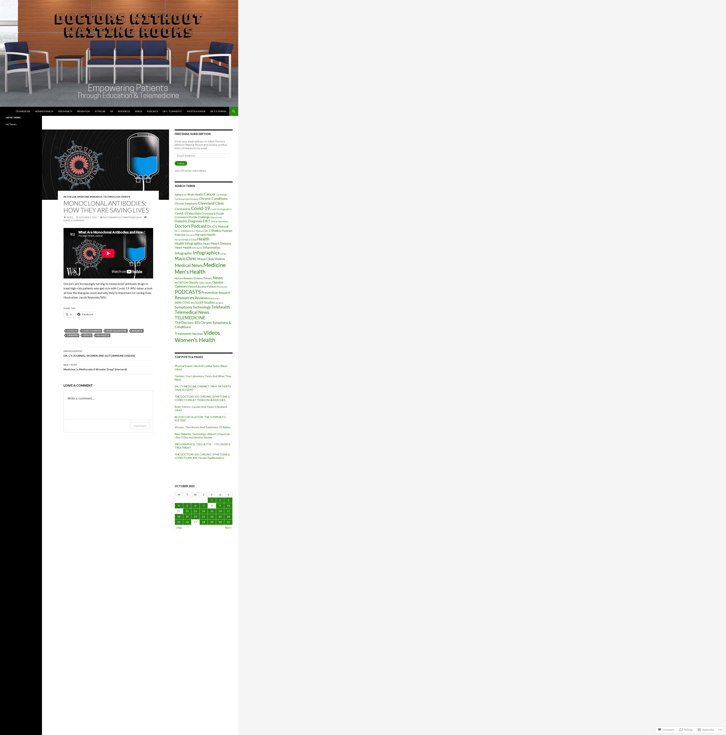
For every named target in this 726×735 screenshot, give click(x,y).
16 (220, 511)
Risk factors (214, 298)
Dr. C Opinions (183, 230)
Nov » (228, 527)
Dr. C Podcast (197, 231)
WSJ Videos (102, 335)
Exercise (180, 234)
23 (220, 516)
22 (211, 516)
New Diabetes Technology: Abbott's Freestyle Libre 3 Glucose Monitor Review (202, 435)
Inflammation (211, 247)
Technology (111, 196)
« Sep (179, 527)
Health (203, 238)
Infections (197, 248)
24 (228, 516)
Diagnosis (195, 221)
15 (211, 511)
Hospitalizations (116, 331)
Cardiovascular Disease (187, 199)
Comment (140, 425)
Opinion (217, 282)
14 (203, 511)
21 (203, 516)
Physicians (222, 286)
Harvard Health (205, 234)
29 (211, 522)
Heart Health (183, 247)
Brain (184, 194)
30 (220, 522)
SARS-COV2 (182, 302)
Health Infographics (188, 243)
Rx (111, 111)
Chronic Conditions (213, 199)
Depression (216, 217)
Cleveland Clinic (211, 203)
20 (195, 516)
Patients (211, 286)
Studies (209, 302)
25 (178, 522)
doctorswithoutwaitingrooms (122, 217)
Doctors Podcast (191, 226)
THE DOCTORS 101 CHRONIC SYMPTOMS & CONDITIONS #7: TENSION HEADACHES (202, 398)
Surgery (219, 303)
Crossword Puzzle (213, 213)
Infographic (183, 253)
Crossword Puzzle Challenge (192, 217)
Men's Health (190, 271)
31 (228, 522)
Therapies (72, 335)
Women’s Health (44, 111)
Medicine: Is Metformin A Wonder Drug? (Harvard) (95, 367)
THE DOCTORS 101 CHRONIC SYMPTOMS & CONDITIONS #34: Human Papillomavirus (202, 456)
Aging (178, 194)
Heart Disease (221, 243)
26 (187, 522)
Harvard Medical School (186, 239)
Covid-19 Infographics (221, 209)
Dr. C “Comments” (172, 111)
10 (228, 505)
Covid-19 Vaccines (188, 213)
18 (178, 516)
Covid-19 (72, 331)
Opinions (181, 286)
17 (228, 511)
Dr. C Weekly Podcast (218, 230)
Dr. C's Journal (217, 226)
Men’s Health (65, 111)
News (218, 277)
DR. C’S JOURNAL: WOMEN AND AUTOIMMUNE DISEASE (99, 353)
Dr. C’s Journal (218, 111)
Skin (193, 302)
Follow (181, 163)
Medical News (189, 265)
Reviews (201, 298)
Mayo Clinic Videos (211, 259)
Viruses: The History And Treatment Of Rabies (202, 427)
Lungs (223, 253)
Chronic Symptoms (186, 203)
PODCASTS (152, 111)
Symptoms (183, 307)
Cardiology (221, 194)
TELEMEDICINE (23, 111)
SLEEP (199, 302)
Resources (124, 111)
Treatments (183, 334)
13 (195, 511)
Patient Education (197, 286)
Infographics (206, 252)
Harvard (190, 235)
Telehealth (220, 307)
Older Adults (205, 282)
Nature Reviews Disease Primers (193, 278)
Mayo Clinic (186, 258)
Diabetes (181, 221)
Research (96, 196)
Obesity (193, 282)
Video (70, 217)
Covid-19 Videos (91, 331)
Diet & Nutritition (219, 221)
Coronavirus (183, 209)
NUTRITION (181, 282)
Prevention (83, 111)
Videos (138, 111)
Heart (206, 243)
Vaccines (197, 333)
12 (187, 511)
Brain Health (195, 194)
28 (203, 522)
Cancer (210, 194)
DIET (206, 221)
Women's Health (195, 339)
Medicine (83, 196)
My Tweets (11, 124)
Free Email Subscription (193, 134)
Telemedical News (192, 312)
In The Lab (100, 111)
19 (187, 516)
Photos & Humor (196, 111)
